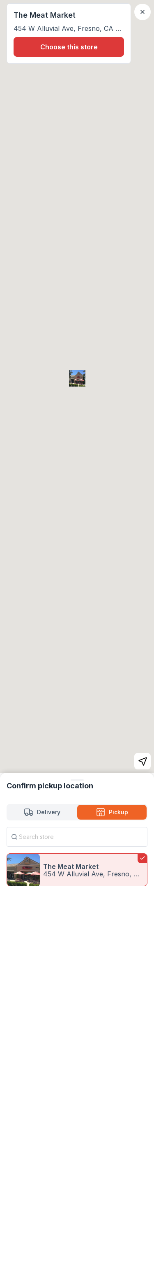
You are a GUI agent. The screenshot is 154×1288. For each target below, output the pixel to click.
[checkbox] (77, 869)
